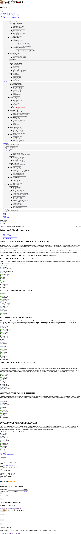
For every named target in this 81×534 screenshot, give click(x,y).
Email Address (4, 489)
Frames (4, 221)
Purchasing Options (8, 238)
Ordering (2, 16)
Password (2, 517)
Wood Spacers (6, 234)
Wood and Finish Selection (10, 237)
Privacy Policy (23, 491)
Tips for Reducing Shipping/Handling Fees (10, 14)
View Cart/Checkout (15, 533)
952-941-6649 (14, 17)
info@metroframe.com (8, 465)
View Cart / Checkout (15, 508)
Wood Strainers (7, 235)
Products (4, 223)
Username (2, 514)
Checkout (12, 13)
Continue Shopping (5, 13)
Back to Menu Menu (5, 17)
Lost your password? (5, 522)
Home (1, 226)
